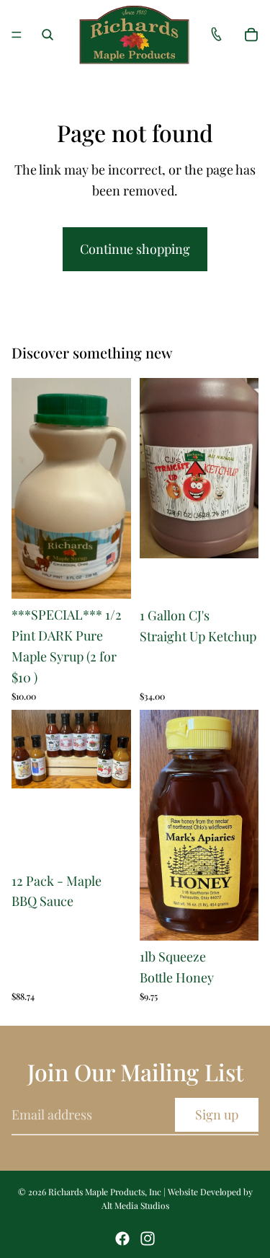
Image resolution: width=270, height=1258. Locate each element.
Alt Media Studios (135, 1205)
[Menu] (16, 34)
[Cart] (251, 34)
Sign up (216, 1114)
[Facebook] (122, 1238)
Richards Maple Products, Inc (104, 1191)
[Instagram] (147, 1238)
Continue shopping (135, 249)
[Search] (47, 34)
